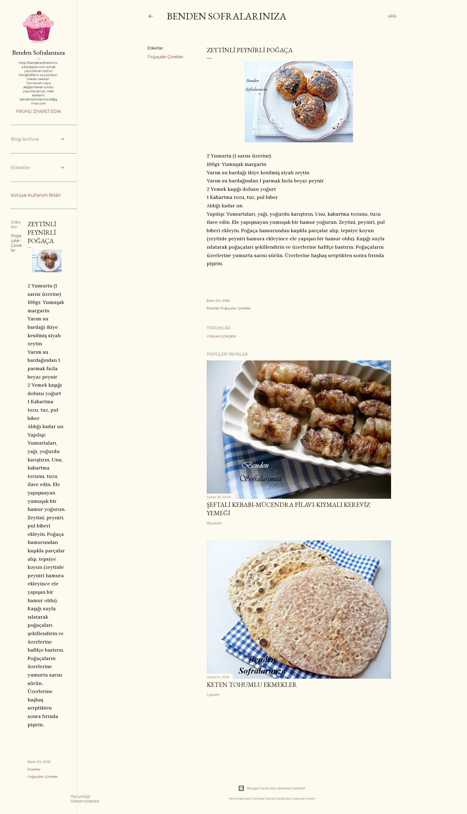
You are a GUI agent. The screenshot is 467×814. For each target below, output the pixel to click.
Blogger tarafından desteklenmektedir (276, 788)
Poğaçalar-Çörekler (165, 56)
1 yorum (213, 694)
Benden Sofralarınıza (226, 16)
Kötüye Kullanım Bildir (36, 195)
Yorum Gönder (221, 336)
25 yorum (214, 523)
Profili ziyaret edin (38, 111)
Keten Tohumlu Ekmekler (252, 684)
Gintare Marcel (263, 798)
